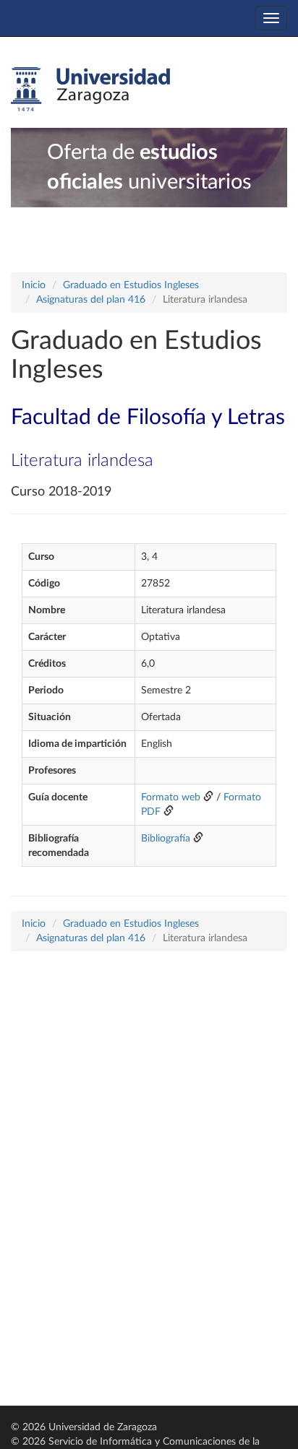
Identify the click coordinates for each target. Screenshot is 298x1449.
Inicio (34, 285)
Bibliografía (165, 839)
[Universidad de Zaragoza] (90, 89)
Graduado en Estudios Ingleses (131, 285)
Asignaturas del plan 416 (90, 300)
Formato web (170, 797)
